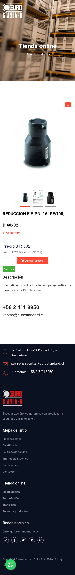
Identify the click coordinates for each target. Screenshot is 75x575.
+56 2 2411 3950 (41, 371)
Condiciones (10, 465)
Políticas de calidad (15, 451)
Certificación (11, 445)
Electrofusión (11, 491)
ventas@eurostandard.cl (23, 315)
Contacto (9, 471)
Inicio (28, 54)
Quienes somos (12, 438)
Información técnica (15, 458)
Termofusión (11, 498)
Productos (43, 54)
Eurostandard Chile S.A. (31, 559)
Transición (9, 504)
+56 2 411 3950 (21, 307)
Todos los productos (15, 511)
